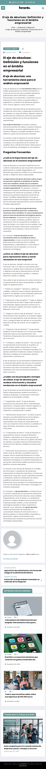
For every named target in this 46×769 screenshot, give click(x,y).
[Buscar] (43, 8)
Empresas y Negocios (11, 49)
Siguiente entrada (10, 577)
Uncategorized (10, 721)
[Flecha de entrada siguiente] (41, 580)
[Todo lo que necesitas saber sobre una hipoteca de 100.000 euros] (23, 681)
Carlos (9, 617)
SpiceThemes (23, 766)
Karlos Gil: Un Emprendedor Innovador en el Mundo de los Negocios (21, 580)
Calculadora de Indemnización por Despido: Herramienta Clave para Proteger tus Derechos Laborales (21, 621)
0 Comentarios (26, 52)
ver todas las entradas (10, 558)
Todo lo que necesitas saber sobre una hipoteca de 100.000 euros (20, 695)
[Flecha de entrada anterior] (41, 570)
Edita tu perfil (30, 554)
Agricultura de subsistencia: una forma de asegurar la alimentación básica (22, 571)
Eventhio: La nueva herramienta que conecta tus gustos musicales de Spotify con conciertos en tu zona (21, 658)
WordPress (24, 764)
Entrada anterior (10, 568)
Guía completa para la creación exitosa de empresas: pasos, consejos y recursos (22, 747)
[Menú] (3, 8)
